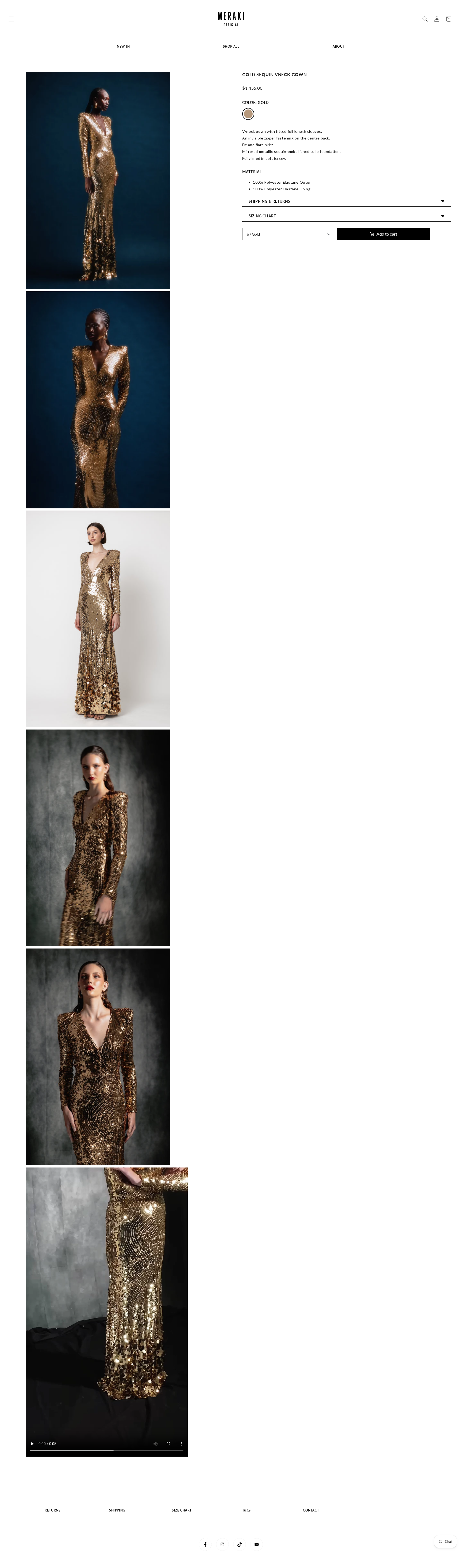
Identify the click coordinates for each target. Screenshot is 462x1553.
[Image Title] (205, 1544)
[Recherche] (425, 19)
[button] (11, 19)
